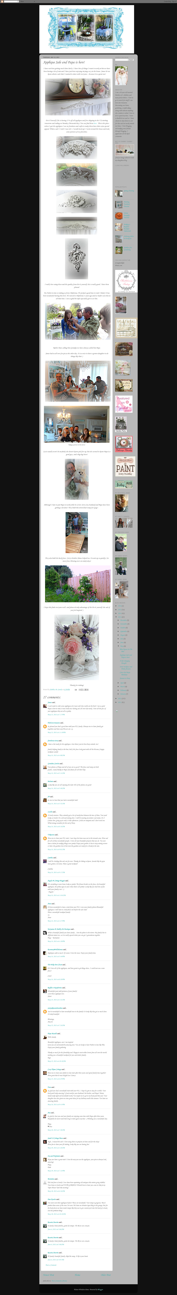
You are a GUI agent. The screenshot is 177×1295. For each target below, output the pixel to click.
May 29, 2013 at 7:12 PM (56, 1171)
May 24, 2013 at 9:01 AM (56, 850)
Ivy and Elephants (54, 1156)
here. (95, 123)
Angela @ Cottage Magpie (56, 881)
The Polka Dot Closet (55, 965)
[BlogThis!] (82, 690)
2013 (120, 617)
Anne (49, 904)
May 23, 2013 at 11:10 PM (57, 733)
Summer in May (125, 678)
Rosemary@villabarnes (55, 950)
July (122, 639)
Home (77, 1275)
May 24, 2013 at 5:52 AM (56, 804)
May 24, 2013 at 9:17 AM (56, 872)
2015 (120, 610)
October (123, 628)
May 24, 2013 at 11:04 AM (57, 895)
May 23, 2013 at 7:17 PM (56, 715)
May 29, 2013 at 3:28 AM (56, 1148)
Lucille (50, 812)
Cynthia (50, 858)
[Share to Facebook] (86, 690)
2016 (120, 606)
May (122, 646)
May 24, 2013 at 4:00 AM (56, 755)
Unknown (51, 835)
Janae (50, 703)
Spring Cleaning (129, 191)
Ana (49, 1113)
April (122, 683)
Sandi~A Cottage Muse (55, 1138)
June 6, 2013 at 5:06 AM (56, 1229)
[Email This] (80, 690)
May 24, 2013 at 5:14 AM (56, 773)
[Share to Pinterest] (88, 690)
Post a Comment (51, 1265)
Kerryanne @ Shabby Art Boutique (59, 929)
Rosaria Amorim (53, 1222)
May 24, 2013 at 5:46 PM (56, 957)
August (122, 635)
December (123, 620)
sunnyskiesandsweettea (55, 1008)
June (122, 643)
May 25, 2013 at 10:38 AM (57, 1061)
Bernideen (51, 1179)
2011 (120, 702)
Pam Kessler (52, 1199)
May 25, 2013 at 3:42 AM (56, 1000)
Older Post (106, 1275)
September (123, 631)
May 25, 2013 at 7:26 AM (56, 1025)
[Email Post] (75, 690)
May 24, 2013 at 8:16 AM (56, 827)
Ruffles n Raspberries (55, 988)
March (122, 687)
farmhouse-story (53, 741)
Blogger (100, 1290)
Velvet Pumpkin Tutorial (126, 215)
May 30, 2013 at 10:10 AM (57, 1214)
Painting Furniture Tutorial (127, 204)
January (123, 694)
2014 (120, 613)
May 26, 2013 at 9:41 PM (56, 1105)
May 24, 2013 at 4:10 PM (56, 941)
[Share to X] (84, 690)
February (123, 690)
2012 (120, 699)
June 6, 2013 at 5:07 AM (56, 1260)
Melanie (50, 781)
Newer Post (48, 1275)
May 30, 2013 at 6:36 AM (56, 1191)
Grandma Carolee (53, 764)
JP (49, 797)
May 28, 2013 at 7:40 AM (56, 1130)
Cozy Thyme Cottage (54, 1069)
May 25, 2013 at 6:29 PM (56, 1079)
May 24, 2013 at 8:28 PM (56, 979)
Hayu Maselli (52, 1034)
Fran (49, 1087)
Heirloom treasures (54, 723)
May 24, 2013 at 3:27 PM (56, 921)
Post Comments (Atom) (59, 1281)
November (123, 624)
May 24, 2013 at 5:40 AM (56, 788)
